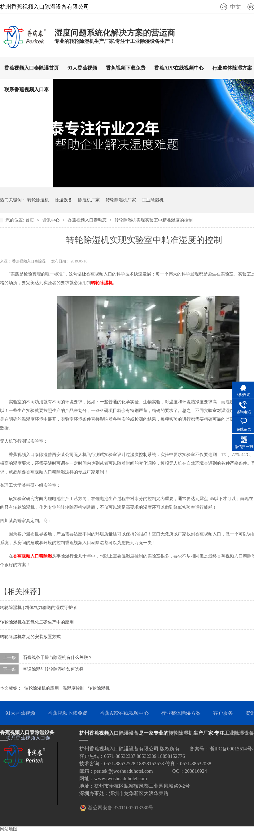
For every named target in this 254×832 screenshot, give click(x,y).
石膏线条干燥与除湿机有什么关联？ (57, 657)
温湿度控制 (73, 688)
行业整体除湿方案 (181, 713)
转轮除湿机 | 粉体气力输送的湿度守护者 (38, 607)
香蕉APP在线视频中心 (179, 67)
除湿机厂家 (89, 200)
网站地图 (8, 829)
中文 (235, 7)
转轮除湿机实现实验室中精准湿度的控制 (154, 220)
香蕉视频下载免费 (126, 67)
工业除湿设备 (239, 733)
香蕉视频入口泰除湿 (32, 556)
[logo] (24, 46)
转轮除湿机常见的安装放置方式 (30, 636)
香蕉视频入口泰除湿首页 (31, 67)
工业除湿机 (153, 200)
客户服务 (223, 713)
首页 (30, 220)
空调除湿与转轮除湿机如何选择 (53, 669)
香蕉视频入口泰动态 (88, 220)
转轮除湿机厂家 (121, 200)
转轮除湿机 (38, 200)
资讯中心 (51, 220)
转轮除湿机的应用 (41, 688)
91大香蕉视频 (82, 67)
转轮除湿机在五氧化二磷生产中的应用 (37, 622)
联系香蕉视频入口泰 (26, 89)
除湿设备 (63, 200)
